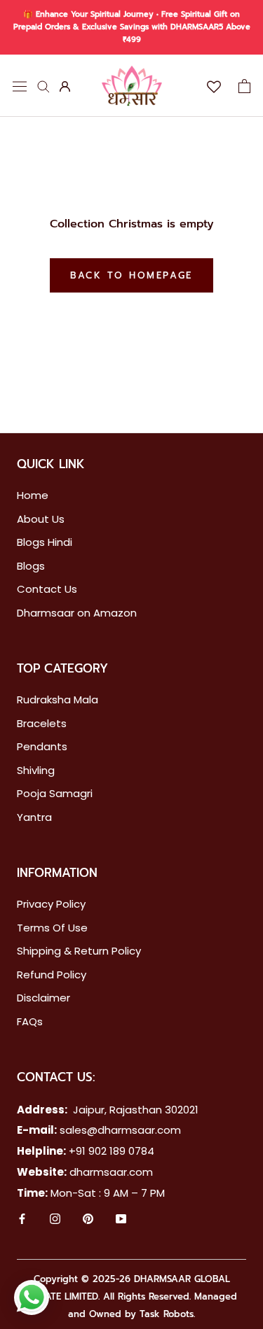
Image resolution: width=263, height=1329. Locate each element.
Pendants (42, 746)
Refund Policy (51, 974)
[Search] (43, 86)
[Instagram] (55, 1220)
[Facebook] (22, 1220)
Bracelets (42, 723)
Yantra (34, 817)
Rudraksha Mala (57, 699)
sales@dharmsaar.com (120, 1130)
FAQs (30, 1021)
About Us (41, 519)
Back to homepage (131, 275)
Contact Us (47, 589)
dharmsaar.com (111, 1172)
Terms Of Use (52, 927)
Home (32, 495)
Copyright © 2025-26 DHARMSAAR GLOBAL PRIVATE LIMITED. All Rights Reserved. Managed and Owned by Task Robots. (131, 1296)
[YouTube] (121, 1220)
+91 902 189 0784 (111, 1151)
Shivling (36, 770)
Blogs (31, 565)
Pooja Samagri (55, 793)
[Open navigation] (20, 85)
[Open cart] (244, 86)
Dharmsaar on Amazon (77, 612)
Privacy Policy (51, 903)
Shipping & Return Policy (79, 950)
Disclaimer (43, 997)
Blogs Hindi (44, 542)
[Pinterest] (88, 1220)
